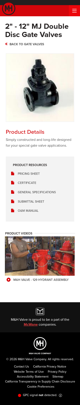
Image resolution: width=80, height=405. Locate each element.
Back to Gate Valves (27, 44)
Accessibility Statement (32, 376)
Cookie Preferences (40, 386)
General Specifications (37, 192)
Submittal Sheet (31, 201)
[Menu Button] (74, 10)
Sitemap (57, 376)
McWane (31, 324)
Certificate (27, 183)
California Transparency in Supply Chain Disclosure (40, 381)
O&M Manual (28, 210)
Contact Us (21, 366)
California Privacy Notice (49, 366)
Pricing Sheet (29, 173)
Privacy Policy (57, 371)
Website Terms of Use (29, 371)
